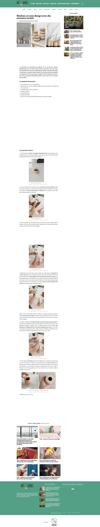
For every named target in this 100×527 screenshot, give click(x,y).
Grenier (65, 9)
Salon (40, 9)
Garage (71, 9)
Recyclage (46, 3)
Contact (69, 512)
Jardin (23, 9)
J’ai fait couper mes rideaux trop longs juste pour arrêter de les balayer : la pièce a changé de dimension (53, 489)
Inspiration (53, 3)
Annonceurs (64, 512)
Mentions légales (54, 513)
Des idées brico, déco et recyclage (73, 493)
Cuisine (35, 9)
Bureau (59, 9)
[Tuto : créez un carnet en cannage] (50, 432)
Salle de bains (47, 9)
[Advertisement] (38, 58)
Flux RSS (59, 513)
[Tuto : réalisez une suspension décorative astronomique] (27, 470)
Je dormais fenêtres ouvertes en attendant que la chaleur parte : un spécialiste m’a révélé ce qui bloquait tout (76, 49)
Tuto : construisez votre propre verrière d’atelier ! (75, 31)
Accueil (33, 3)
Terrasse (29, 9)
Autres (76, 9)
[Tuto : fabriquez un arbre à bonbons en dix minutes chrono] (50, 453)
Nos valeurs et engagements (56, 512)
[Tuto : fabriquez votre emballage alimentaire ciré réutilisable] (27, 453)
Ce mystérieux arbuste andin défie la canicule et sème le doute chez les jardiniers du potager (53, 499)
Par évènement (75, 3)
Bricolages (39, 3)
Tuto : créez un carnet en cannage (49, 439)
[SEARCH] (82, 3)
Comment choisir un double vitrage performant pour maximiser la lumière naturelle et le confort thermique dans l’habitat (27, 441)
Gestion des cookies (76, 512)
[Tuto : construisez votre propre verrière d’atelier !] (66, 31)
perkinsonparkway (29, 394)
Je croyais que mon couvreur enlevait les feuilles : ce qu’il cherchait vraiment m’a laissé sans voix (76, 36)
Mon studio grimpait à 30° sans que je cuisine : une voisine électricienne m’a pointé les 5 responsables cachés (76, 42)
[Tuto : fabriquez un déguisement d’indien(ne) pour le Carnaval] (50, 470)
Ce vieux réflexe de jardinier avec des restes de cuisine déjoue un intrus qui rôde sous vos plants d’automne (53, 505)
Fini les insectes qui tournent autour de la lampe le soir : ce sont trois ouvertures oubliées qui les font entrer (52, 494)
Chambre (54, 9)
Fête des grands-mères (63, 3)
